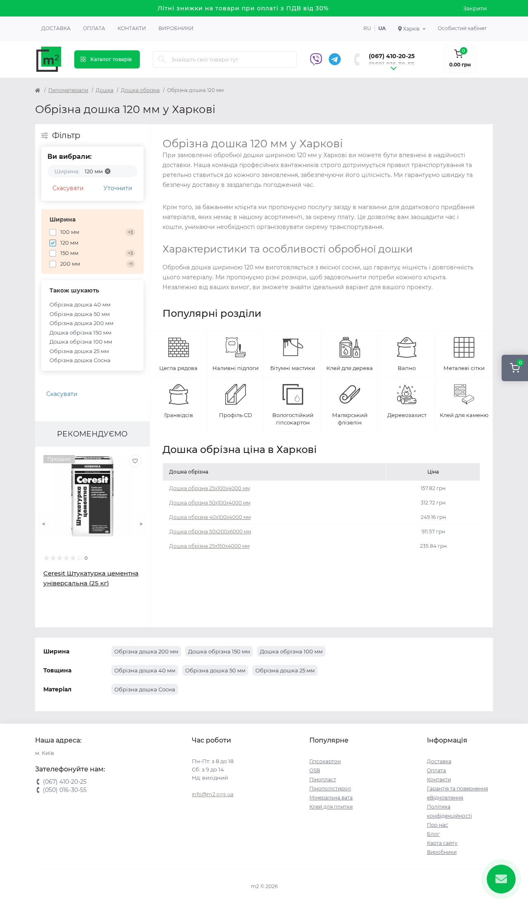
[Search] (162, 59)
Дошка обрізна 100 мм (81, 341)
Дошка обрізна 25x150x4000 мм (209, 546)
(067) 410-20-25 (392, 56)
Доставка (56, 28)
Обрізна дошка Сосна (80, 360)
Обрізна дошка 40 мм (80, 304)
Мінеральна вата (331, 798)
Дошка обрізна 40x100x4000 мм (210, 517)
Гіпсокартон (325, 761)
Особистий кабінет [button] (462, 28)
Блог (433, 834)
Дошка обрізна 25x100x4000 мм (209, 488)
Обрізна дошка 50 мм (80, 314)
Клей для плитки (331, 807)
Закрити (475, 8)
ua (382, 28)
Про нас (437, 825)
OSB (314, 770)
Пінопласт (322, 779)
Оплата (94, 28)
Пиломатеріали (68, 90)
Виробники (175, 28)
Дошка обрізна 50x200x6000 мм (210, 531)
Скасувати (68, 188)
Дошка (104, 90)
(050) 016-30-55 (391, 64)
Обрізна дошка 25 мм (79, 351)
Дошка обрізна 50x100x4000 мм (209, 503)
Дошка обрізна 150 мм (80, 332)
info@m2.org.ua (212, 794)
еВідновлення (445, 798)
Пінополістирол (330, 788)
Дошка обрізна (140, 90)
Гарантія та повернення (457, 788)
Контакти (132, 28)
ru (367, 28)
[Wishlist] (135, 461)
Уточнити (118, 188)
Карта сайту (442, 843)
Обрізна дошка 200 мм (81, 323)
